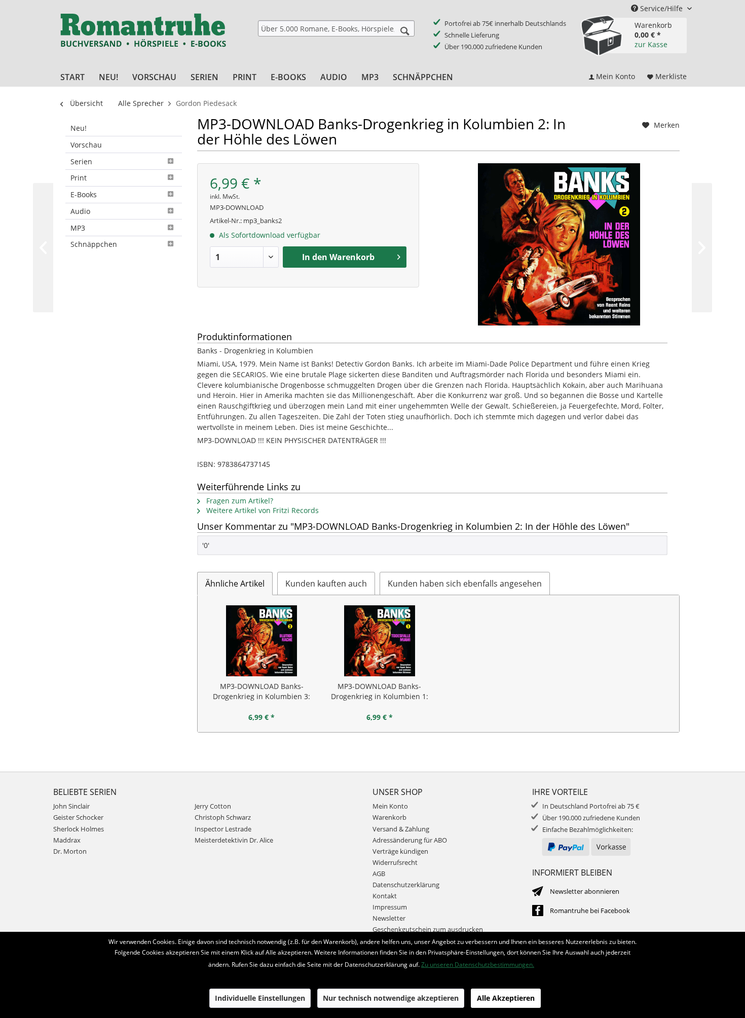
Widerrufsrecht (395, 862)
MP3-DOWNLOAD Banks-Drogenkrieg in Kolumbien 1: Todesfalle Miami (379, 691)
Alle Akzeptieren (506, 998)
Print (78, 178)
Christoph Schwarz (223, 817)
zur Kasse (651, 44)
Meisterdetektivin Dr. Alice (234, 840)
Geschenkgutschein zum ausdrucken (427, 929)
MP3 (77, 228)
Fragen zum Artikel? (238, 500)
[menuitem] (336, 28)
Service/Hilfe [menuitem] (661, 8)
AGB (378, 873)
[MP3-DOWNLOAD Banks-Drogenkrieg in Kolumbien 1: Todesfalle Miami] (380, 640)
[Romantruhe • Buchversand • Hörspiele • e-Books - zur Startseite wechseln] (143, 37)
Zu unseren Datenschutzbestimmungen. (477, 964)
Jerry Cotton (213, 806)
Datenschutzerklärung (405, 884)
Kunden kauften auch (326, 583)
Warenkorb (389, 817)
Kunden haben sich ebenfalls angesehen (465, 583)
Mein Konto (390, 806)
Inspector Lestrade (223, 828)
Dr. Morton (70, 851)
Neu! (78, 128)
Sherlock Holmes (78, 828)
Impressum (389, 907)
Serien (81, 161)
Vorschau (86, 145)
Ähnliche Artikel (235, 583)
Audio (80, 211)
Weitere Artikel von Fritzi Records (261, 510)
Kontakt (384, 895)
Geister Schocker (78, 817)
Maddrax (67, 840)
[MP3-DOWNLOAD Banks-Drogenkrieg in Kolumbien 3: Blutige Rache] (262, 640)
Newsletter (388, 918)
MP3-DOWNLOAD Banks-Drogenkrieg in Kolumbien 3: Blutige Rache (261, 691)
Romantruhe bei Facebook (590, 910)
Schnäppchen (93, 244)
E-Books (83, 194)
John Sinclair (71, 806)
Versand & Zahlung (400, 828)
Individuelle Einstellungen (260, 998)
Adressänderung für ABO (409, 840)
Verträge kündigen (400, 851)
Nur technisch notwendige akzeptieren (391, 998)
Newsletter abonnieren (584, 891)
